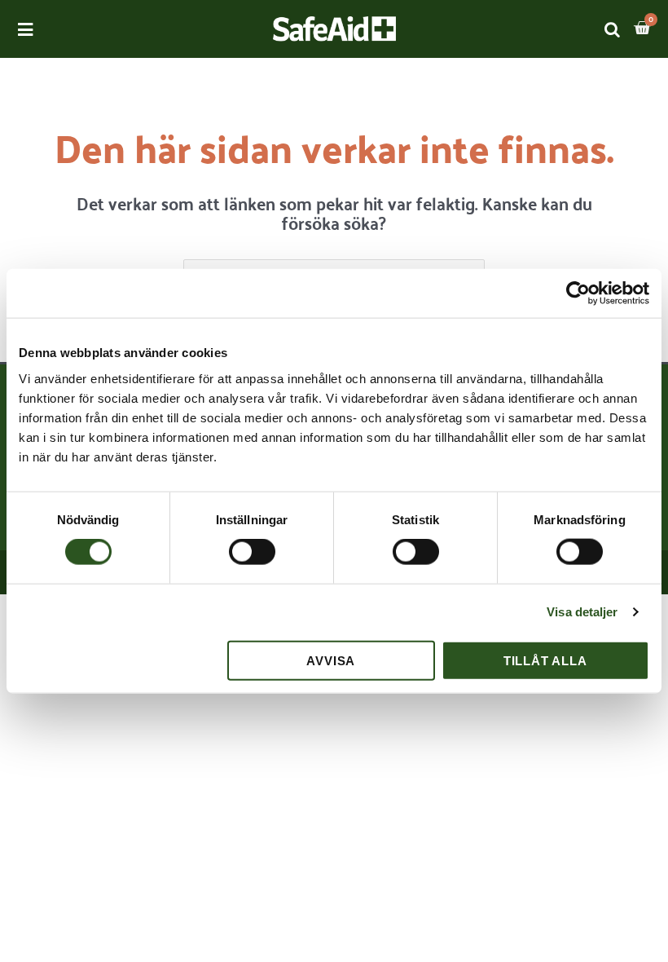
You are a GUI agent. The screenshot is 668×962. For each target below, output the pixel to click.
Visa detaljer (582, 612)
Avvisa (330, 660)
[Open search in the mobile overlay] (612, 29)
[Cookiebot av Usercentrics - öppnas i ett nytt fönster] (578, 293)
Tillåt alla (545, 660)
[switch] (252, 552)
